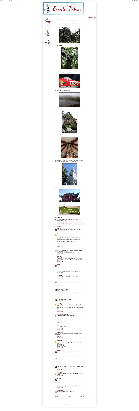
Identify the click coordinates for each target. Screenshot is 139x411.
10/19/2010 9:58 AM (60, 311)
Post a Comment (58, 394)
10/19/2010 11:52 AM (60, 362)
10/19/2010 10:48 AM (60, 337)
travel (70, 223)
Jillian (58, 264)
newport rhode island (67, 223)
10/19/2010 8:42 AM (60, 300)
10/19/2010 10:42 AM (60, 322)
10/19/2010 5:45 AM (60, 246)
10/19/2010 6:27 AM (60, 261)
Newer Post (56, 396)
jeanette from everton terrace (61, 314)
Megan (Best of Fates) (60, 325)
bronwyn (58, 256)
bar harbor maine (59, 223)
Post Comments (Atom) (62, 398)
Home (70, 396)
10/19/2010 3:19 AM (60, 230)
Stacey (58, 228)
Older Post (82, 396)
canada (63, 223)
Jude (58, 280)
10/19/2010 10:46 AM (60, 329)
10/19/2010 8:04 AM (60, 285)
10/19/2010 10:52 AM (60, 347)
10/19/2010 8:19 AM (60, 295)
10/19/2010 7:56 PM (60, 387)
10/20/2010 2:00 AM (60, 392)
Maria (58, 233)
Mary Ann (58, 350)
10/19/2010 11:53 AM (60, 369)
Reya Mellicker (59, 332)
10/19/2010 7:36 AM (60, 272)
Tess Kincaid (59, 378)
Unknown (58, 372)
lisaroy (58, 249)
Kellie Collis (59, 390)
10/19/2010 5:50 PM (60, 375)
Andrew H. (58, 303)
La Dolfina (58, 340)
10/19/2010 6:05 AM (60, 253)
